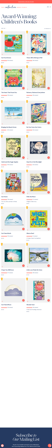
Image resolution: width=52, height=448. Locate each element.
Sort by (3, 28)
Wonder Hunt (31, 304)
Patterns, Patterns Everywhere (36, 92)
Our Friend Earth (6, 233)
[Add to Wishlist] (2, 54)
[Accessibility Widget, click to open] (2, 445)
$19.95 (28, 97)
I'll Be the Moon (31, 196)
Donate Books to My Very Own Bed (26, 1)
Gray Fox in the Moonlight (34, 162)
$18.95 (28, 62)
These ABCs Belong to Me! (34, 57)
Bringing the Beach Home (8, 127)
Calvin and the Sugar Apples (9, 162)
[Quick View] (23, 53)
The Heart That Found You (9, 92)
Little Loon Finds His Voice (34, 270)
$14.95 (28, 240)
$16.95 (2, 62)
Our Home (4, 196)
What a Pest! (30, 233)
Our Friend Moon (6, 304)
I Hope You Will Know (7, 270)
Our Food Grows (6, 57)
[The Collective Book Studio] (14, 6)
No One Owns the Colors (34, 127)
